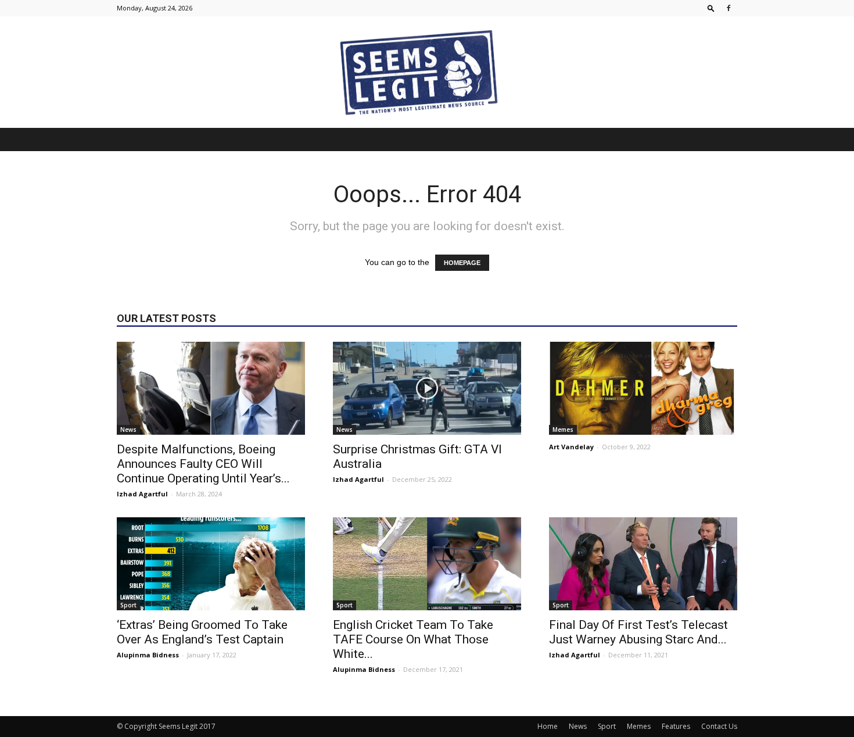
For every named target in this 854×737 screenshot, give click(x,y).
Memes (562, 429)
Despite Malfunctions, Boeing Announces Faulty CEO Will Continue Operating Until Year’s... (203, 463)
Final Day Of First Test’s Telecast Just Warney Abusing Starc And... (638, 632)
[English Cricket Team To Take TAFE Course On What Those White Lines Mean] (427, 563)
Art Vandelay (571, 446)
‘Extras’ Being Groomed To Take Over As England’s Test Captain (202, 632)
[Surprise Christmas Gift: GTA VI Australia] (427, 388)
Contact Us (719, 726)
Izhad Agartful (142, 493)
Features (676, 726)
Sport (128, 605)
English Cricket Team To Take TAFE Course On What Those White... (413, 639)
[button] (711, 7)
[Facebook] (728, 8)
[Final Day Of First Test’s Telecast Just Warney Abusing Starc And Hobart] (643, 563)
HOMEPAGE (462, 262)
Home (547, 726)
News (128, 429)
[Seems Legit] (427, 72)
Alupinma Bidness (148, 654)
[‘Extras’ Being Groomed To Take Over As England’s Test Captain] (211, 563)
